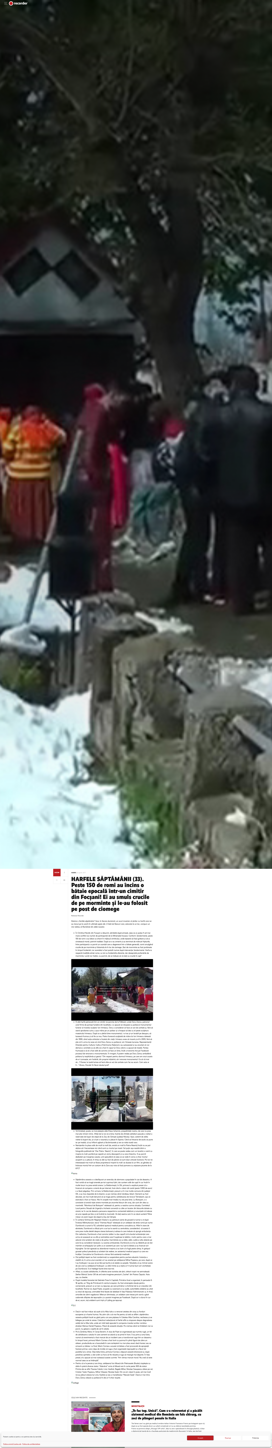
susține (57, 872)
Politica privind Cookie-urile (12, 1444)
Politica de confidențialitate (31, 1444)
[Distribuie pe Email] (64, 880)
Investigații (137, 1406)
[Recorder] (18, 3)
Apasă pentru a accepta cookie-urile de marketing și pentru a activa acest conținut (112, 990)
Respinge (228, 1438)
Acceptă (200, 1438)
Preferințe (255, 1438)
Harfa (74, 873)
